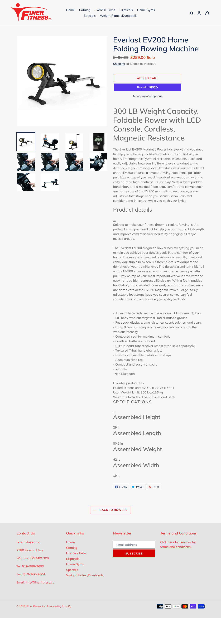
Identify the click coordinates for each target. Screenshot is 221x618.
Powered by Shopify (59, 606)
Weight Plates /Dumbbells (84, 575)
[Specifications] (114, 412)
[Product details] (114, 221)
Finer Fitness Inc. (36, 606)
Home (70, 542)
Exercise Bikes (76, 553)
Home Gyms (75, 564)
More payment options (147, 96)
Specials (72, 570)
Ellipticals (72, 559)
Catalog (71, 548)
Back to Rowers (113, 510)
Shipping (119, 63)
